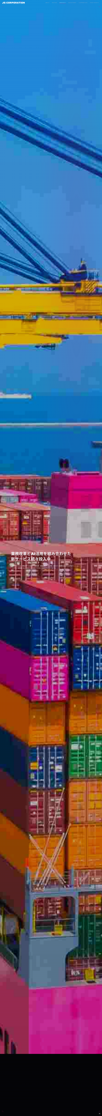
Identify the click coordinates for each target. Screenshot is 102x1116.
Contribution (83, 2)
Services (62, 2)
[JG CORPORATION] (13, 2)
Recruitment (72, 2)
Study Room (94, 2)
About (47, 2)
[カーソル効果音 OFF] (99, 1113)
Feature (54, 2)
